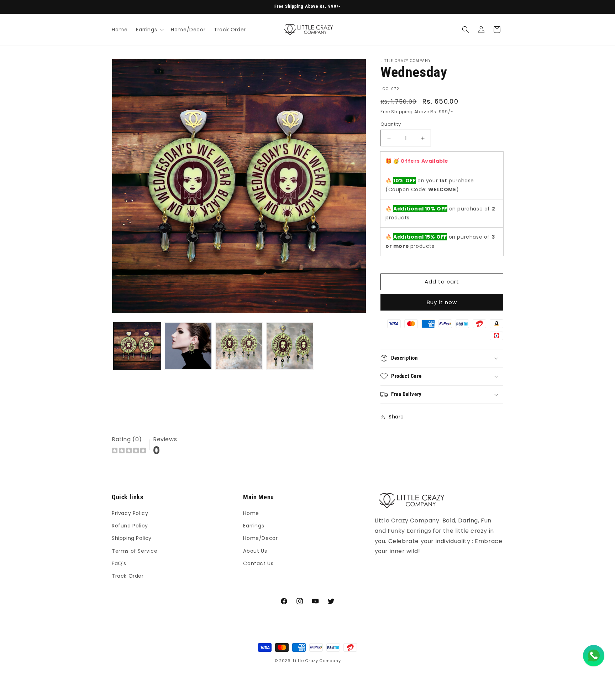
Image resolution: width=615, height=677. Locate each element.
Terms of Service (135, 550)
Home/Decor (260, 538)
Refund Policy (130, 526)
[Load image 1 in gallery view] (137, 346)
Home (251, 513)
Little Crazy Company (317, 660)
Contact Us (258, 563)
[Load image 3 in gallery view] (239, 346)
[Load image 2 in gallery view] (188, 346)
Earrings (253, 526)
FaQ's (119, 563)
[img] (129, 451)
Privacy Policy (130, 513)
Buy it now (442, 302)
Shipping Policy (132, 538)
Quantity (390, 124)
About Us (255, 550)
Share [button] (396, 417)
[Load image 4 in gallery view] (290, 346)
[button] (149, 29)
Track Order (128, 575)
